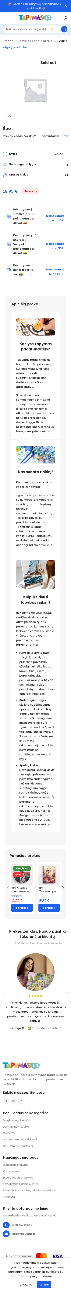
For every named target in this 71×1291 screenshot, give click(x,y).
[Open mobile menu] (5, 18)
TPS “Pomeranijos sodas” (47, 890)
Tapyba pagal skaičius (17, 1120)
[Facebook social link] (6, 1101)
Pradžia (8, 41)
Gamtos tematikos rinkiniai (20, 1139)
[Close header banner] (66, 6)
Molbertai (9, 1133)
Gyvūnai (62, 41)
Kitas (64, 136)
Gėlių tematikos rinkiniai (18, 1146)
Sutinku (44, 1284)
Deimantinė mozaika (16, 1126)
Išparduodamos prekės (18, 1177)
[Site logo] (36, 17)
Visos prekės (11, 1171)
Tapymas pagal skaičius (35, 41)
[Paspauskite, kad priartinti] (9, 115)
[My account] (66, 18)
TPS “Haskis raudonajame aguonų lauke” (21, 890)
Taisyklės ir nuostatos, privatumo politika (29, 1190)
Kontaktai (9, 1197)
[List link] (35, 1225)
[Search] (64, 29)
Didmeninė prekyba (15, 1164)
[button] (22, 908)
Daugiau (26, 1284)
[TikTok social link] (21, 1101)
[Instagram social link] (13, 1101)
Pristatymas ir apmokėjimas (20, 1184)
